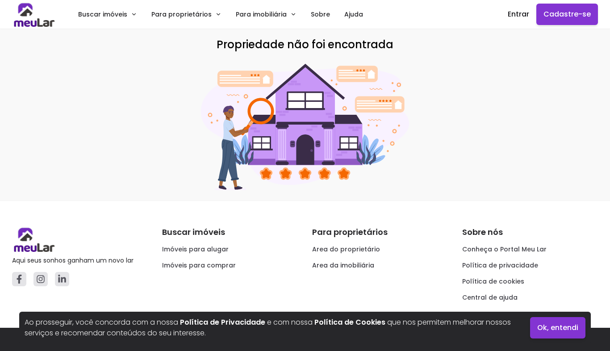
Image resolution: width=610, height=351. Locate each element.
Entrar (518, 14)
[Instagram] (40, 279)
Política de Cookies (349, 322)
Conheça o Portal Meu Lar (504, 249)
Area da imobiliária (343, 265)
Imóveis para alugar (195, 249)
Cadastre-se (567, 14)
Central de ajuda (490, 297)
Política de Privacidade (222, 322)
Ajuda (353, 14)
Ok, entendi (557, 327)
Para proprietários (181, 14)
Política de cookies (493, 281)
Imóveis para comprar (199, 265)
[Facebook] (19, 279)
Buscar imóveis (102, 14)
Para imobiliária (261, 14)
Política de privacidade (500, 265)
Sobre (320, 14)
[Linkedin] (62, 279)
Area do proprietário (346, 249)
